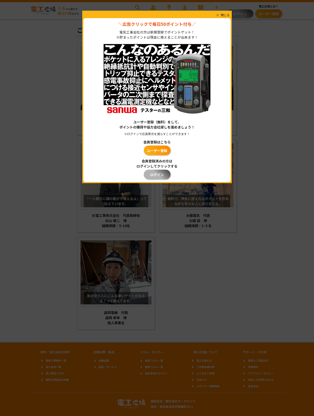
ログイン (157, 174)
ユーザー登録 (157, 150)
